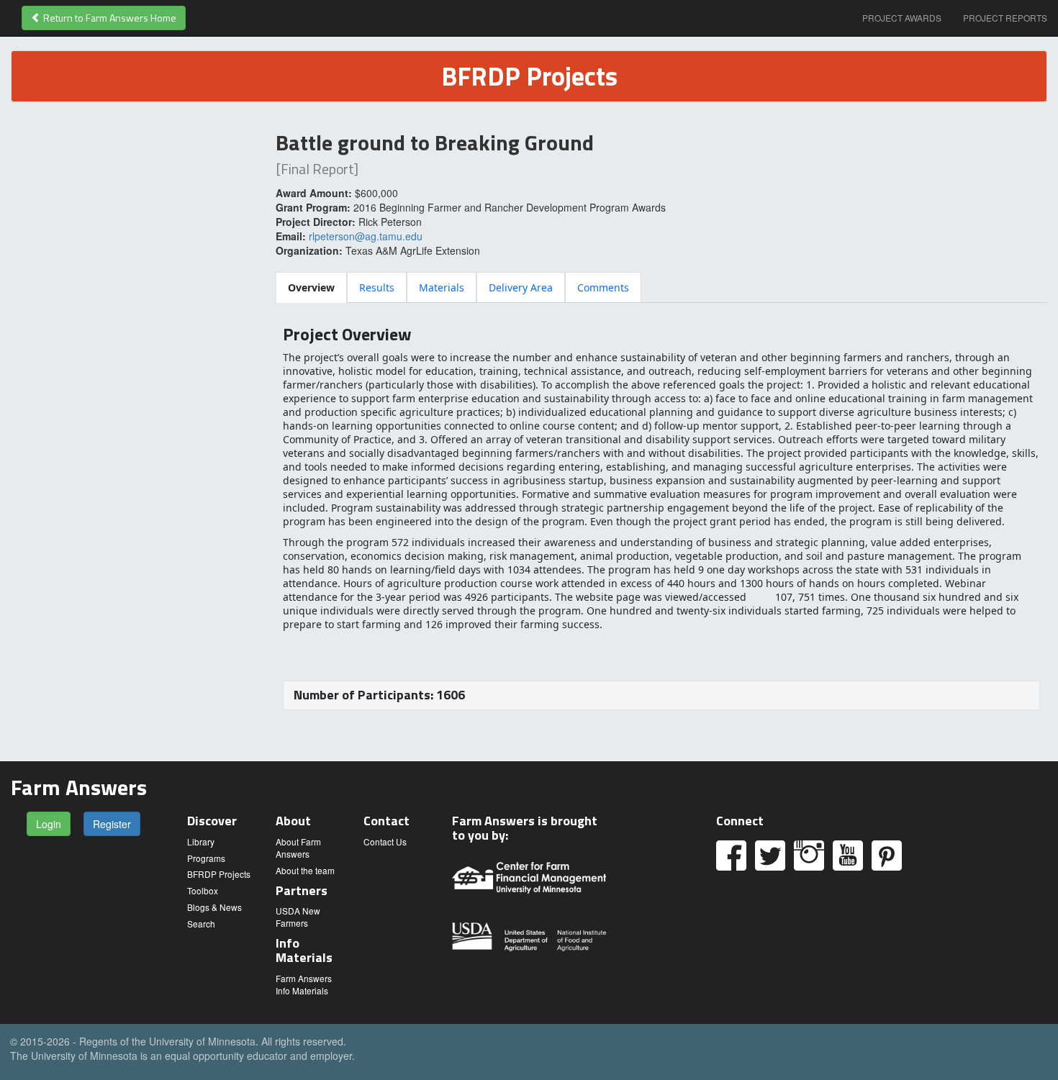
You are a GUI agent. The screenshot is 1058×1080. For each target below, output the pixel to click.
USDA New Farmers (298, 916)
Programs (206, 858)
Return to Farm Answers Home (108, 17)
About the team (305, 870)
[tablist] (662, 287)
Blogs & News (214, 907)
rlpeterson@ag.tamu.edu (365, 236)
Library (200, 841)
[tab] (311, 287)
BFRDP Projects (218, 874)
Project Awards (901, 18)
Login (48, 824)
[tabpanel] (662, 517)
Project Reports (1005, 18)
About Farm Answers (298, 847)
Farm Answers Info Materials (304, 984)
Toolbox (202, 890)
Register (112, 824)
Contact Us (385, 841)
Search (201, 923)
